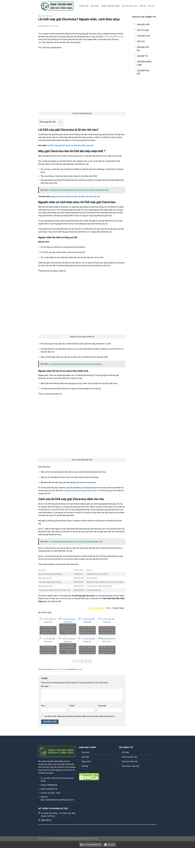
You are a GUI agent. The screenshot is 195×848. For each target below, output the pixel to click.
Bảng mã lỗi (86, 761)
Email (72, 706)
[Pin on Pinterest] (86, 661)
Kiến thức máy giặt (45, 16)
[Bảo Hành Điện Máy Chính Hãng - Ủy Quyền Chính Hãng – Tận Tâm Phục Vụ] (56, 6)
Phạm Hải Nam (53, 26)
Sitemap (85, 766)
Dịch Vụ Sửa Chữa (129, 6)
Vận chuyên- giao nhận (130, 766)
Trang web (102, 706)
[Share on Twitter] (78, 661)
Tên (43, 706)
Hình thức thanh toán (130, 761)
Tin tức (150, 6)
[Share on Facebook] (74, 661)
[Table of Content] (60, 122)
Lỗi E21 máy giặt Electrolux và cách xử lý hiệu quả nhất (70, 145)
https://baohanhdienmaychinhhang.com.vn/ (57, 800)
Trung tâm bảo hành (110, 6)
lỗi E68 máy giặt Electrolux (113, 37)
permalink (79, 669)
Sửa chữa (85, 752)
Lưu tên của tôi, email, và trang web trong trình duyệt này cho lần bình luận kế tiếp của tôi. (80, 716)
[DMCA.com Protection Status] (89, 776)
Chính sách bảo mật (129, 757)
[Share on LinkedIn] (90, 661)
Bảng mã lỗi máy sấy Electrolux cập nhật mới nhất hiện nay (75, 196)
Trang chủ (83, 6)
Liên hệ (142, 6)
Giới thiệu (94, 6)
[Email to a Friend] (82, 661)
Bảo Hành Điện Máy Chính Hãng (50, 574)
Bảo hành (85, 757)
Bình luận (45, 686)
